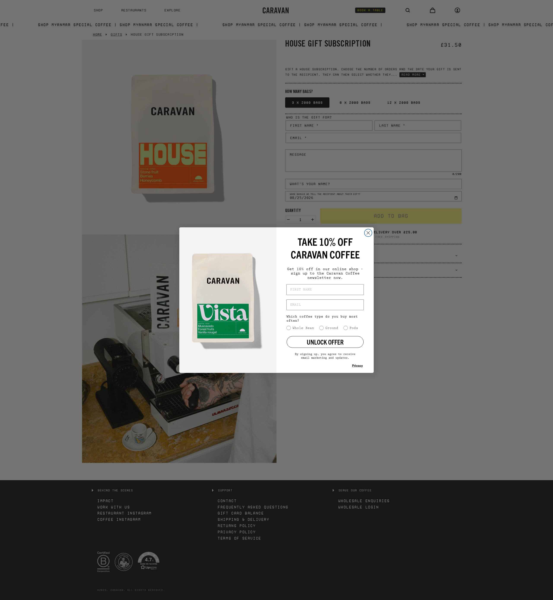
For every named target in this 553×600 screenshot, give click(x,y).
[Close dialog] (368, 233)
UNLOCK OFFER (325, 342)
